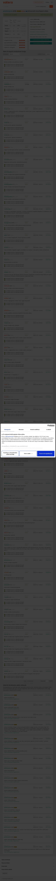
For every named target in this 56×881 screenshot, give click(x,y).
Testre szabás (27, 453)
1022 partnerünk (9, 436)
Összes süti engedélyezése (45, 453)
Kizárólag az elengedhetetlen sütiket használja (10, 453)
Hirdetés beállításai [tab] (34, 429)
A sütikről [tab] (48, 429)
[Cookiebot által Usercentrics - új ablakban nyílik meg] (48, 426)
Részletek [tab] (21, 429)
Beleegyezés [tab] (7, 429)
